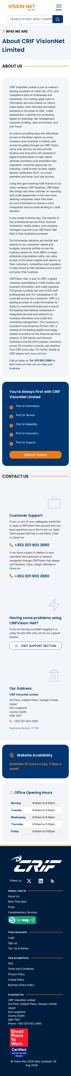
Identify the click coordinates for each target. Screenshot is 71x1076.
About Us (13, 896)
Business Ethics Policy (21, 984)
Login (11, 937)
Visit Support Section (38, 646)
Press (11, 907)
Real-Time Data (17, 901)
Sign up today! (35, 455)
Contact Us (16, 994)
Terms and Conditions (21, 968)
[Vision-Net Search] (21, 8)
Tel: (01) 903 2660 (41, 360)
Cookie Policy (16, 979)
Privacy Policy (16, 974)
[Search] (57, 19)
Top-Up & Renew (18, 948)
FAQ (10, 963)
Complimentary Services (22, 912)
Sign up (12, 943)
